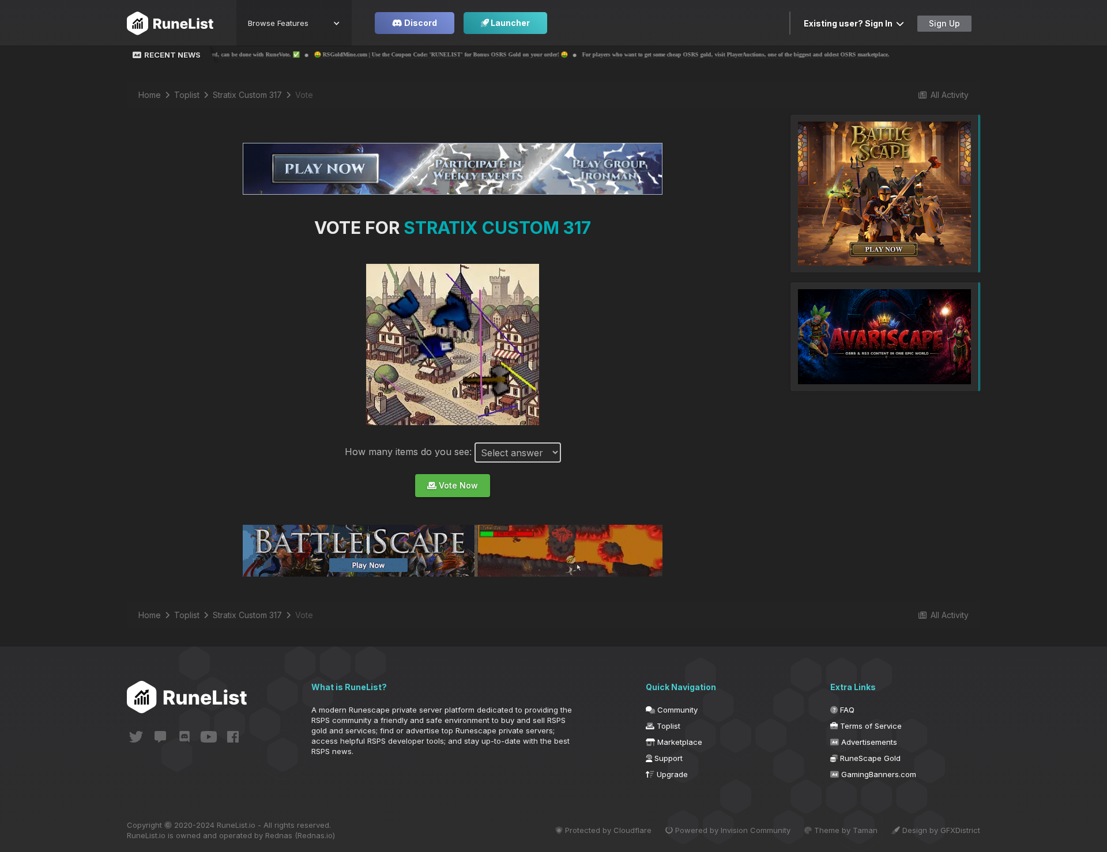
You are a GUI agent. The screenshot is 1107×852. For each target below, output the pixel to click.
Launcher (509, 23)
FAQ (846, 709)
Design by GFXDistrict (940, 830)
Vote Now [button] (457, 485)
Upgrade (671, 774)
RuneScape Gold (869, 758)
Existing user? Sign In (850, 23)
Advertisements (868, 742)
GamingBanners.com (877, 774)
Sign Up (944, 23)
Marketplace (678, 742)
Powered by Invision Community (731, 830)
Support (667, 758)
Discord (419, 23)
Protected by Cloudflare (607, 830)
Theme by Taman (845, 830)
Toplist (667, 725)
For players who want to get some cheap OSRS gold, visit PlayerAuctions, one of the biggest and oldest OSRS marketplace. (631, 54)
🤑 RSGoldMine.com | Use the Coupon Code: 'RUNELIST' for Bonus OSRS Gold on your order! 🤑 (336, 54)
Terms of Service (870, 725)
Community (676, 709)
